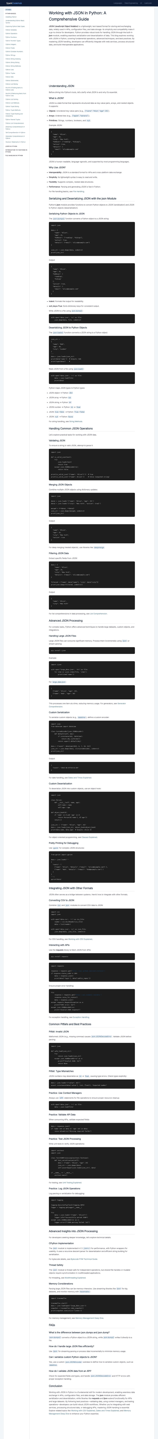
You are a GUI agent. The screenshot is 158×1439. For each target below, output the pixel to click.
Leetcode (148, 3)
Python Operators (11, 33)
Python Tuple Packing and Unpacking (14, 115)
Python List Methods (12, 103)
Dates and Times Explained (79, 778)
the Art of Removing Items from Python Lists (16, 94)
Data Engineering (131, 3)
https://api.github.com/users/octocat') (89, 971)
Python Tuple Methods (13, 110)
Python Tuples (10, 73)
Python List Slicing (12, 84)
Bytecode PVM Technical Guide (84, 1259)
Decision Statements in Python (16, 142)
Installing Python (11, 17)
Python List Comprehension (15, 123)
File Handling (78, 191)
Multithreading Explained (75, 1278)
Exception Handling (81, 1017)
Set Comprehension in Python (15, 132)
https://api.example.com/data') (89, 995)
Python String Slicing (12, 62)
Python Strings (10, 55)
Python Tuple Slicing (12, 106)
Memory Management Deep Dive (89, 1318)
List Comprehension (98, 614)
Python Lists (10, 69)
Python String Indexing (13, 59)
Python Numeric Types (13, 41)
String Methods (75, 421)
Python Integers (11, 44)
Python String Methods (13, 66)
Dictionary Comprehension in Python (15, 128)
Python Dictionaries (12, 80)
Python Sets (10, 77)
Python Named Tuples (13, 119)
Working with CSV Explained (80, 939)
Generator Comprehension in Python (15, 137)
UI (141, 3)
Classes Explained (89, 837)
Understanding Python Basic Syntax (15, 21)
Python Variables (11, 30)
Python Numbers (11, 37)
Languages (118, 3)
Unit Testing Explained (72, 1183)
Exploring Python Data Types (15, 26)
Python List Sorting (12, 99)
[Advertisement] (92, 65)
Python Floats (10, 48)
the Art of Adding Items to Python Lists (14, 89)
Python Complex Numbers (14, 51)
